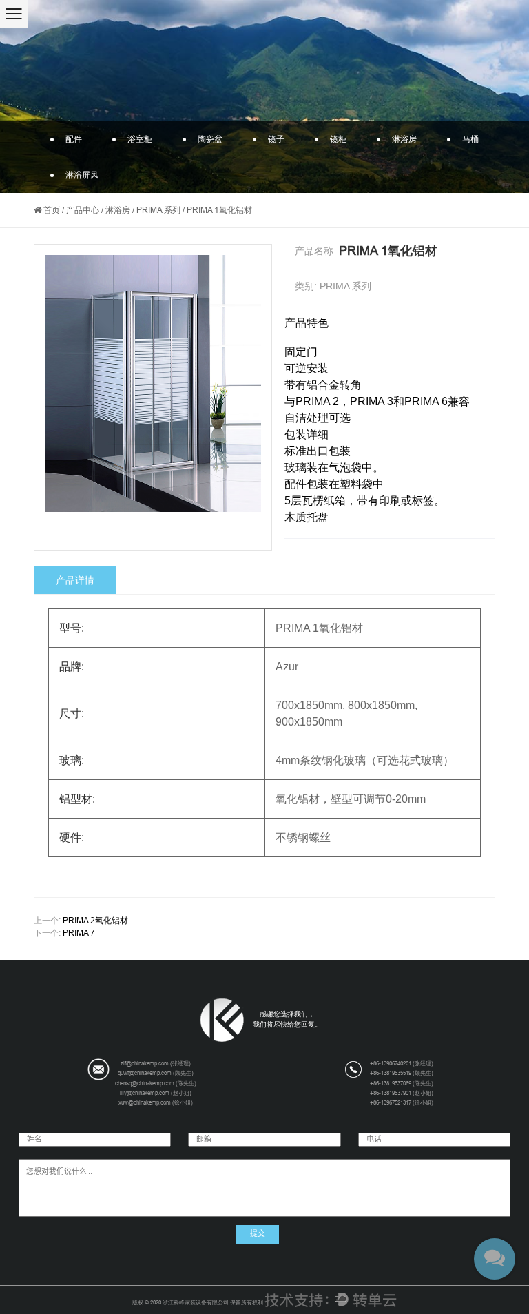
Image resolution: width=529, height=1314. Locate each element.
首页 (51, 210)
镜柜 (338, 139)
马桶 (470, 139)
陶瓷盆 (210, 139)
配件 (73, 139)
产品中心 (82, 210)
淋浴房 (404, 139)
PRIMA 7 (79, 933)
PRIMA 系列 (158, 210)
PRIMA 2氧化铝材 (95, 920)
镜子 (276, 139)
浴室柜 (139, 139)
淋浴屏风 (81, 175)
